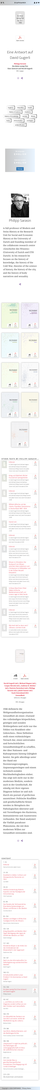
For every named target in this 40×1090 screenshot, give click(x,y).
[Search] (3, 2)
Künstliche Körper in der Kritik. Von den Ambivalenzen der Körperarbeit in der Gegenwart (15, 947)
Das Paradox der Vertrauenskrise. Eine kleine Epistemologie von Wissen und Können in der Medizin (15, 906)
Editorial (12, 462)
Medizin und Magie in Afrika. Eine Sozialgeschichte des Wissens (14, 919)
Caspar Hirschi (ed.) (12, 686)
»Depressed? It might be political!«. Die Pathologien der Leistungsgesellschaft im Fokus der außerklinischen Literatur (15, 1046)
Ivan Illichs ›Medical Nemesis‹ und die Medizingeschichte (14, 1032)
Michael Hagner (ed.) (27, 683)
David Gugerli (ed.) (11, 683)
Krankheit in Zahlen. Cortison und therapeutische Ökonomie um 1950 (14, 877)
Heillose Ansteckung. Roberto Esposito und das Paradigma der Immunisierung (14, 891)
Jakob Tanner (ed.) (25, 690)
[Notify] (18, 78)
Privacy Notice (26, 1088)
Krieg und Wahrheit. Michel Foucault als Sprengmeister (18, 476)
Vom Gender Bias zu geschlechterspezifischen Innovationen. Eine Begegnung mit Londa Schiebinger (15, 1063)
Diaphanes (20, 2)
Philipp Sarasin (20, 64)
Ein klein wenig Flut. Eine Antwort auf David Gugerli (14, 990)
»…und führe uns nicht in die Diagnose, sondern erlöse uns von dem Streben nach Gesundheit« (14, 1004)
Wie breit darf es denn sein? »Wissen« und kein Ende (18, 626)
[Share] (21, 78)
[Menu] (1, 2)
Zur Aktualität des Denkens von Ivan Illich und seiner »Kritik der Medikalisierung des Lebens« (14, 1018)
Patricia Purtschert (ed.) (19, 688)
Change (20, 169)
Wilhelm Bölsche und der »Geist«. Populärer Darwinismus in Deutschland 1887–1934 (19, 506)
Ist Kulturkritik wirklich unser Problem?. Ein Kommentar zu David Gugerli (15, 977)
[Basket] (38, 2)
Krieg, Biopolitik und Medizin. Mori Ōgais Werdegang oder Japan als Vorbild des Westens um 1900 (15, 933)
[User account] (34, 2)
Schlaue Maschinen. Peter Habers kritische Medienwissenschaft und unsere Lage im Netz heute (18, 591)
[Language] (36, 2)
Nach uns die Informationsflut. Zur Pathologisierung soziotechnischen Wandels (15, 962)
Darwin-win (13, 521)
